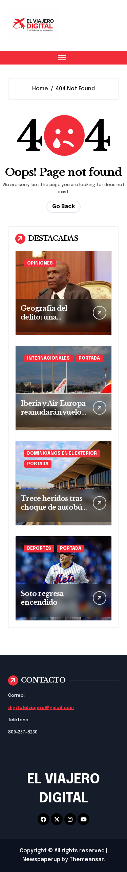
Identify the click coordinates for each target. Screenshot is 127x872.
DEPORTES (39, 548)
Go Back (63, 207)
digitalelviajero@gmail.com (41, 708)
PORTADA (89, 358)
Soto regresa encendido (42, 597)
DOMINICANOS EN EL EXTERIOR (62, 453)
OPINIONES (40, 263)
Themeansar (86, 859)
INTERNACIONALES (48, 358)
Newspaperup (41, 859)
